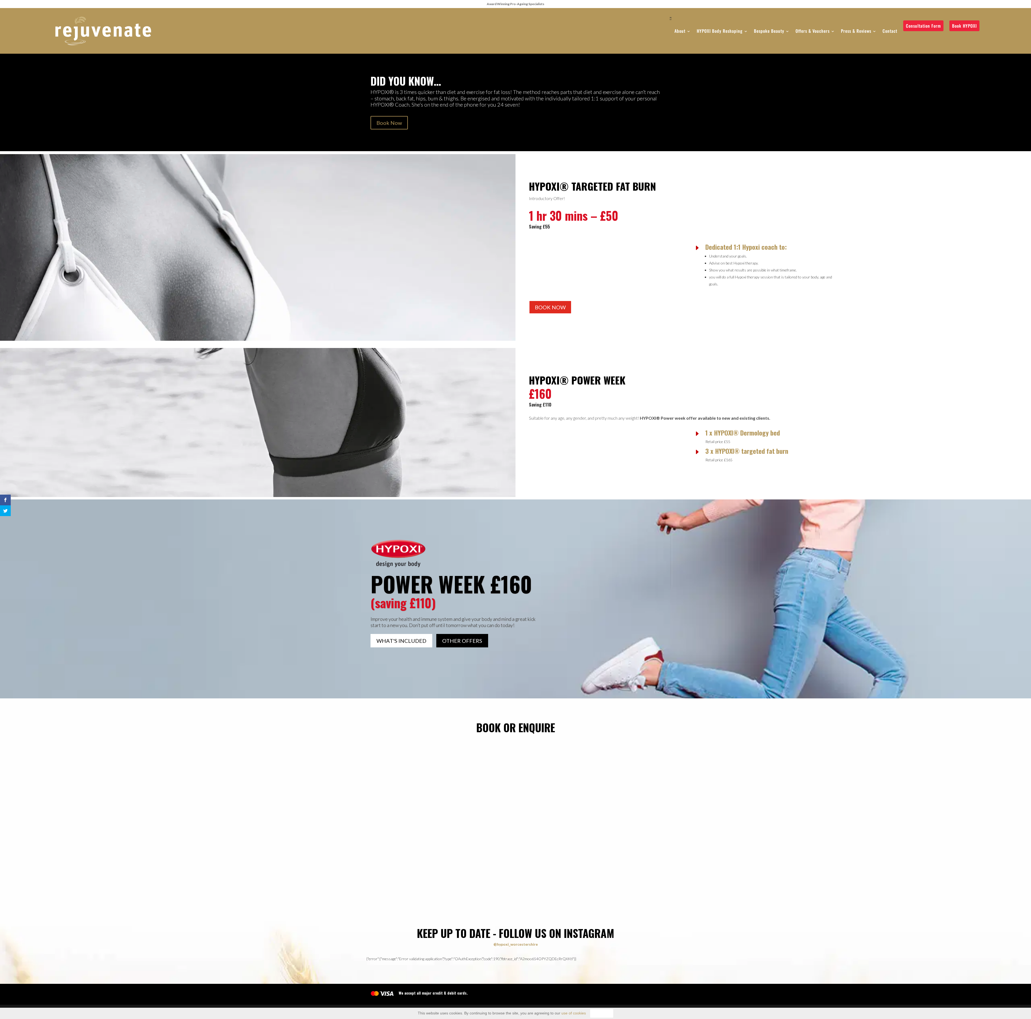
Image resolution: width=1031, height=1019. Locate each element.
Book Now (389, 122)
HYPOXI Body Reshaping (720, 31)
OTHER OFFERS (462, 640)
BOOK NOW (550, 307)
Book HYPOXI (964, 26)
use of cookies (573, 1013)
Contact (890, 31)
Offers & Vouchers (813, 31)
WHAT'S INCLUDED (401, 640)
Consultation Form (923, 26)
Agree (602, 1013)
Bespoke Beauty (769, 31)
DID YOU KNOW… (406, 82)
